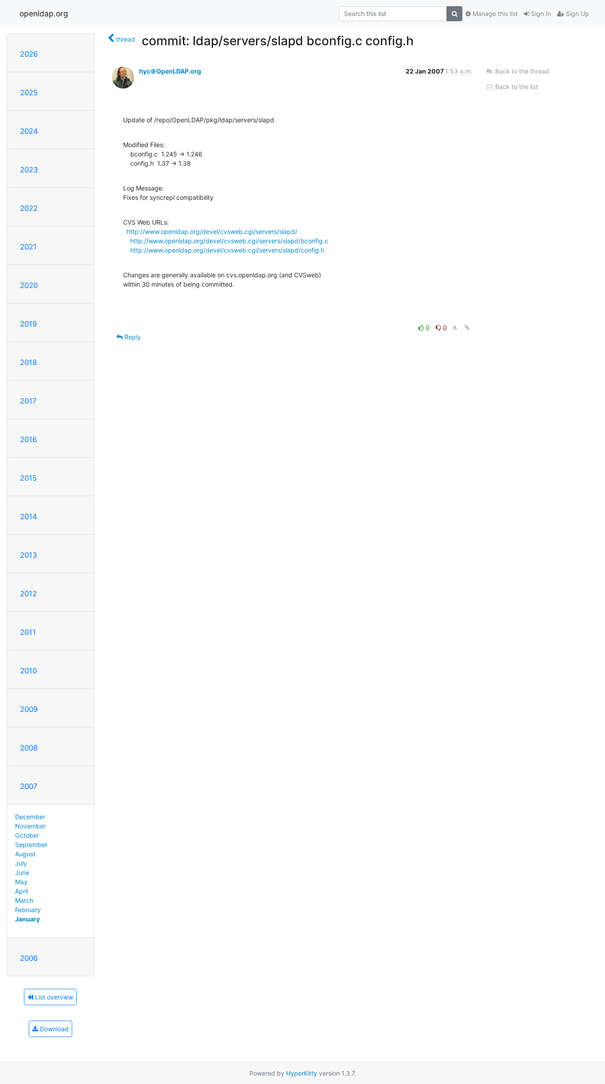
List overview (53, 997)
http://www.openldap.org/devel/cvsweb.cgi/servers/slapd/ (212, 231)
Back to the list (515, 86)
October (27, 835)
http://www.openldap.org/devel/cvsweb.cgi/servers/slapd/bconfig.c (229, 241)
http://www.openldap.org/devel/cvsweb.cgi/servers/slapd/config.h (227, 250)
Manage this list (494, 13)
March (24, 900)
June (22, 872)
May (21, 882)
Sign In (540, 13)
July (21, 863)
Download (53, 1029)
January (27, 919)
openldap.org (43, 13)
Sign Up (576, 13)
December (30, 816)
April (21, 891)
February (28, 909)
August (25, 854)
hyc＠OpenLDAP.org (170, 71)
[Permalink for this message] (467, 327)
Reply (132, 337)
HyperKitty (301, 1073)
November (30, 826)
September (31, 844)
